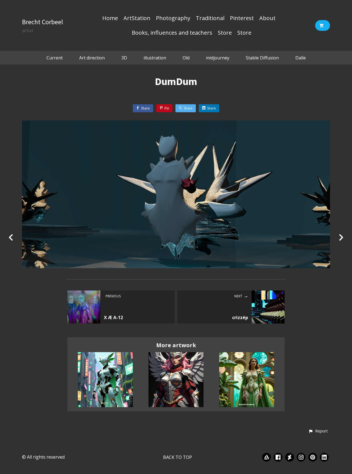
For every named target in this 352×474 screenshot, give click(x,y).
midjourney (217, 58)
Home (110, 18)
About (267, 18)
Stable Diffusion (262, 58)
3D (124, 58)
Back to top (177, 457)
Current (54, 58)
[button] (318, 431)
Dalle (300, 58)
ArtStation (136, 18)
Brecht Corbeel (42, 22)
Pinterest (242, 18)
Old (186, 58)
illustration (155, 58)
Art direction (92, 58)
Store (225, 33)
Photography (173, 18)
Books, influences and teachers (172, 33)
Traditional (210, 18)
